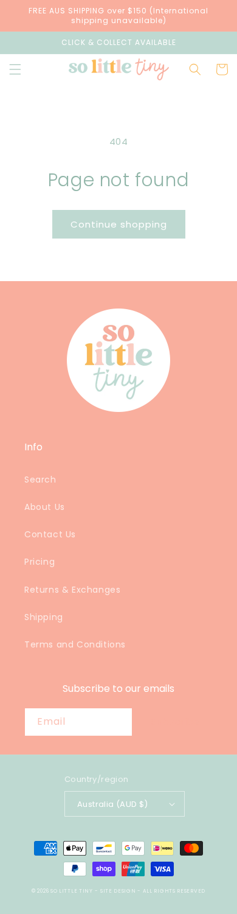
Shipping (43, 617)
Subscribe (176, 721)
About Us (44, 507)
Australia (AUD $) (112, 804)
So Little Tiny (71, 891)
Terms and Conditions (75, 644)
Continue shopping (118, 224)
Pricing (39, 562)
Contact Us (50, 534)
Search (40, 479)
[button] (15, 69)
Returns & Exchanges (72, 590)
